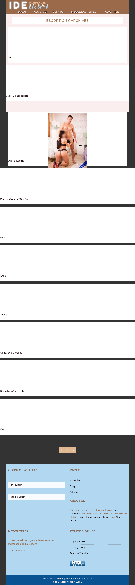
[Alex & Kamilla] (67, 135)
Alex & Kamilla (16, 160)
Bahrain (97, 517)
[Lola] (67, 221)
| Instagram (19, 496)
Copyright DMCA (79, 541)
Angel (3, 276)
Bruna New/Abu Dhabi (12, 391)
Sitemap (74, 492)
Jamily (3, 314)
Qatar (80, 517)
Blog (72, 486)
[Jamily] (67, 298)
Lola (2, 237)
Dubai (22, 11)
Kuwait (106, 517)
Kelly (11, 57)
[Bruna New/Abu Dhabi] (67, 374)
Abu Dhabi (40, 11)
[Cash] (67, 413)
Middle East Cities (84, 11)
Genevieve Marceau (11, 352)
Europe (58, 11)
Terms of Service (79, 553)
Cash (3, 429)
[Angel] (67, 259)
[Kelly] (67, 41)
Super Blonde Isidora (17, 95)
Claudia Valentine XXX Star (14, 199)
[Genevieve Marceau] (67, 336)
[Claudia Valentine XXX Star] (67, 183)
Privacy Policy (77, 547)
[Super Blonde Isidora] (67, 79)
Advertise (111, 11)
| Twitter (17, 484)
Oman (88, 517)
